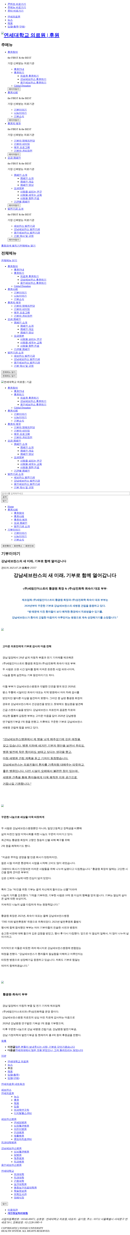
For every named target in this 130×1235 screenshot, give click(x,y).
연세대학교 (7, 1171)
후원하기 (19, 273)
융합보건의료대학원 (25, 1187)
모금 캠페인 (14, 157)
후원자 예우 (14, 123)
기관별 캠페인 (22, 349)
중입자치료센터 (23, 1139)
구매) (22, 26)
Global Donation (22, 286)
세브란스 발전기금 (24, 356)
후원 (16, 1100)
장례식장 (19, 1197)
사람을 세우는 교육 (31, 342)
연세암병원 (20, 1122)
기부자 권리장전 (23, 316)
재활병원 (19, 1135)
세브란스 (6, 1090)
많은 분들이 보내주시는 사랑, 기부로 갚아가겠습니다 (45, 1047)
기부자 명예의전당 (24, 306)
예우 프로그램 (22, 312)
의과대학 (19, 1174)
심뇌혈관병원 (21, 1151)
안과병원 (19, 1132)
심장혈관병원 (21, 1125)
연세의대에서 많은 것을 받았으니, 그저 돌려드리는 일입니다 (49, 1050)
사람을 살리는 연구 (31, 339)
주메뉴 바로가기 (17, 7)
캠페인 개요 (27, 329)
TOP (3, 1056)
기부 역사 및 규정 (24, 366)
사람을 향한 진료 (29, 346)
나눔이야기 (20, 295)
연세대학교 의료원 (18, 1061)
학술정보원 (20, 1191)
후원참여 (13, 52)
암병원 (18, 1155)
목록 (3, 1041)
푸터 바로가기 (15, 10)
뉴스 (10, 20)
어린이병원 (20, 1129)
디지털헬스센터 (23, 1113)
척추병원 (19, 1158)
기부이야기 (20, 292)
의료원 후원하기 (29, 276)
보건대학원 (20, 1184)
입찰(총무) (13, 1074)
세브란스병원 (8, 1119)
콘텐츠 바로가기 (17, 4)
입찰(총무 (13, 26)
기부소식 (19, 299)
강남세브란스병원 (11, 1148)
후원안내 (19, 269)
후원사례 (13, 92)
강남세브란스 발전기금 (27, 359)
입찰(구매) (13, 1078)
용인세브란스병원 (11, 1165)
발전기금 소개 (15, 208)
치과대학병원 (8, 1142)
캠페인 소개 (20, 322)
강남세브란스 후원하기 (33, 279)
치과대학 (19, 1177)
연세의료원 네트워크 (13, 1084)
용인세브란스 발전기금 (27, 362)
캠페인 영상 (27, 332)
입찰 (16, 1106)
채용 (10, 23)
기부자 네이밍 (22, 309)
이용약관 (13, 1209)
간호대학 (19, 1181)
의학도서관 (20, 1194)
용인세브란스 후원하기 (33, 283)
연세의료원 (14, 16)
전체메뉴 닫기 (9, 260)
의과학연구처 (21, 1110)
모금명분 (19, 336)
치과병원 (19, 1161)
